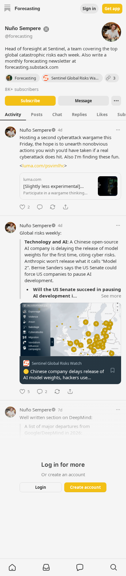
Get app (112, 8)
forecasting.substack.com (31, 67)
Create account (85, 487)
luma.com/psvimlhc (43, 165)
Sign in (89, 8)
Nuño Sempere (35, 130)
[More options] (118, 130)
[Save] (112, 370)
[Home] (7, 8)
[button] (12, 567)
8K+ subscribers (22, 89)
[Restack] (52, 207)
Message (83, 100)
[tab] (13, 114)
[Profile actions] (116, 101)
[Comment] (40, 207)
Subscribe (30, 100)
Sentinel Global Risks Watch (57, 363)
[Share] (65, 207)
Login (40, 487)
